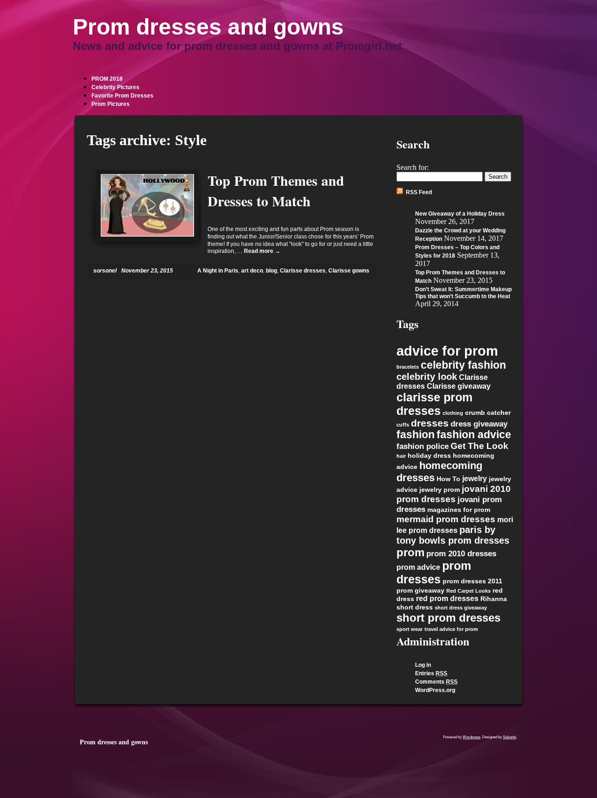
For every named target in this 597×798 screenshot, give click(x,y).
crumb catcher (488, 412)
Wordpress (471, 737)
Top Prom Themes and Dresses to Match (276, 190)
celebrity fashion (463, 365)
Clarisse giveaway (459, 386)
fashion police (422, 446)
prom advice (418, 567)
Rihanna (493, 598)
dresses (430, 423)
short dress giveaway (461, 607)
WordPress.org (435, 690)
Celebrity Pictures (115, 87)
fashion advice (474, 435)
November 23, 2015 (147, 270)
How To (448, 479)
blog (271, 270)
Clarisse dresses (303, 270)
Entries (431, 673)
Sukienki (509, 737)
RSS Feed (419, 192)
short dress (414, 607)
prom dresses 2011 (472, 581)
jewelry (474, 479)
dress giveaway (479, 423)
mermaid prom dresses (445, 519)
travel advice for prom (451, 629)
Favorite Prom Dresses (122, 95)
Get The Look (479, 446)
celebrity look (426, 376)
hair (401, 456)
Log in (423, 665)
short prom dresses (448, 617)
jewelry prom (439, 489)
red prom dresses (447, 598)
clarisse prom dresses (434, 404)
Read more (262, 251)
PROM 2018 (107, 79)
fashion (415, 435)
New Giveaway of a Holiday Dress (460, 213)
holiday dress (429, 455)
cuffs (402, 424)
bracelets (407, 367)
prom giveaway (420, 590)
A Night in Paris (217, 270)
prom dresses (433, 572)
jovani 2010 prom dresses (453, 494)
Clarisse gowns (348, 270)
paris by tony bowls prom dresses (452, 535)
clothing (453, 413)
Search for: (412, 167)
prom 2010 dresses (461, 553)
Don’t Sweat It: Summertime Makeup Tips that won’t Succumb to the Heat (463, 293)
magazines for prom (458, 509)
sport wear (409, 629)
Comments (436, 682)
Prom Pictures (110, 104)
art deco (252, 270)
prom (410, 552)
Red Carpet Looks (468, 591)
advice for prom (447, 350)
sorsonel (105, 270)
